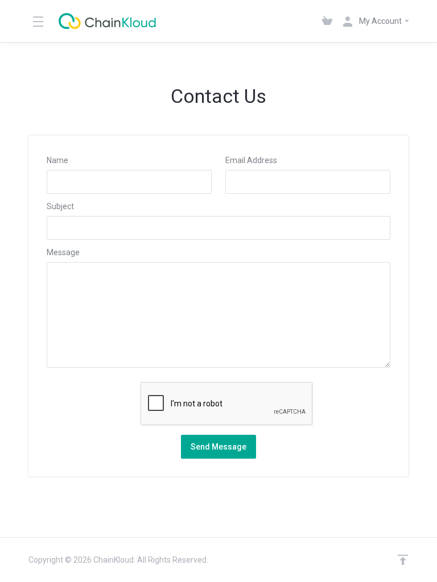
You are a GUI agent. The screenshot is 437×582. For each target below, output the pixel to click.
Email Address (251, 160)
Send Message (218, 446)
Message (63, 252)
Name (57, 160)
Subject (60, 206)
